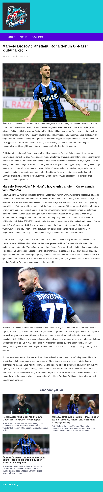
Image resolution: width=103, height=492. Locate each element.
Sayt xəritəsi (37, 37)
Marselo (11, 37)
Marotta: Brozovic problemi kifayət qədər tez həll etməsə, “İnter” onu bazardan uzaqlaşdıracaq (75, 420)
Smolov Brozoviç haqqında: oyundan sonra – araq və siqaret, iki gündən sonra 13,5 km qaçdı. (24, 460)
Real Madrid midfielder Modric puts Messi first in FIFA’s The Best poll (23, 418)
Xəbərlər (23, 37)
